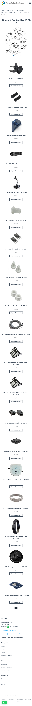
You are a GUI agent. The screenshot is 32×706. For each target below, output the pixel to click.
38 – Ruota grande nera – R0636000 (16, 567)
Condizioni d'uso (20, 700)
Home (2, 10)
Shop (8, 10)
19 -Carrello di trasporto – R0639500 (16, 192)
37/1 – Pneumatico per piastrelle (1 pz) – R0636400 (16, 537)
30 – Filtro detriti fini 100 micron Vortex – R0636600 (16, 394)
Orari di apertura (18, 637)
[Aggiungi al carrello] (16, 68)
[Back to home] (12, 3)
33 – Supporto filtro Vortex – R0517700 (16, 451)
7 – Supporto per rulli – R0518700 (16, 135)
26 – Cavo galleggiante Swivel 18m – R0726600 (16, 334)
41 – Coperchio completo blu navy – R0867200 (16, 595)
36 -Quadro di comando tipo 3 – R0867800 (16, 480)
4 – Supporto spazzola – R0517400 (16, 107)
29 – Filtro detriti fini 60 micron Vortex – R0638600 (16, 363)
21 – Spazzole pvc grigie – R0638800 (16, 249)
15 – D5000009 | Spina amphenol (16, 164)
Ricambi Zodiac (18, 12)
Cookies (11, 699)
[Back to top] (16, 608)
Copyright (28, 699)
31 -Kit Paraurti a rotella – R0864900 (16, 423)
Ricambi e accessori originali (19, 10)
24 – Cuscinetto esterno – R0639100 (16, 306)
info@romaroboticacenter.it (8, 630)
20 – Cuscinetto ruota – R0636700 (16, 221)
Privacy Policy (3, 700)
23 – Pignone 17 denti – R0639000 (16, 277)
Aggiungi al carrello (16, 86)
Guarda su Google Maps (7, 637)
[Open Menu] (30, 3)
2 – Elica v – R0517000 (16, 79)
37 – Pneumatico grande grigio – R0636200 (16, 508)
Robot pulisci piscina (6, 12)
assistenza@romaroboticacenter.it (10, 634)
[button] (4, 702)
